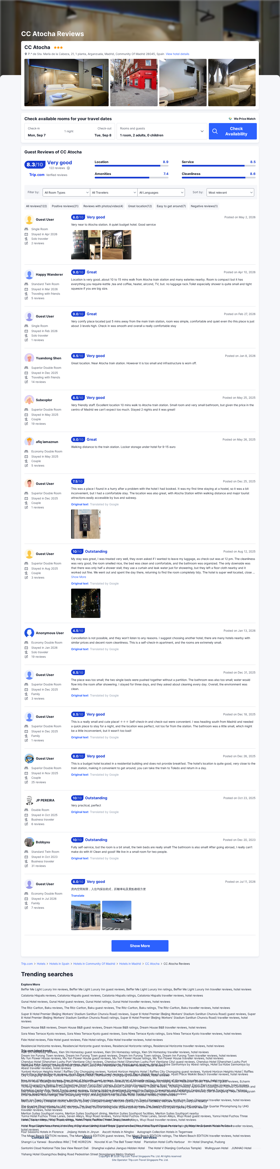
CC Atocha (152, 963)
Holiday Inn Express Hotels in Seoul (208, 1125)
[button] (245, 6)
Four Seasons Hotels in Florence (42, 1132)
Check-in (34, 128)
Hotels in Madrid (130, 963)
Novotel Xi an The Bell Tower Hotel (117, 1142)
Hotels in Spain (59, 963)
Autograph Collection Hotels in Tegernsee (164, 1132)
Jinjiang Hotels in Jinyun (83, 1132)
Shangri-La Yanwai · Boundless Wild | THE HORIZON (56, 1142)
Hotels (41, 963)
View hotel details (177, 54)
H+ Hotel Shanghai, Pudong (206, 1142)
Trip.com (27, 963)
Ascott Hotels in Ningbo (118, 1132)
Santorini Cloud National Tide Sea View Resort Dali (54, 1148)
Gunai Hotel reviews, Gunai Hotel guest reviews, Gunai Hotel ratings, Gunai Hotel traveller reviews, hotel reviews (95, 1001)
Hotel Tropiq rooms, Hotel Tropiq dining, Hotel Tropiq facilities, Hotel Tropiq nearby (76, 1119)
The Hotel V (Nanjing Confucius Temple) (174, 1148)
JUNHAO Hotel (241, 1148)
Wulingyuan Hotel (216, 1148)
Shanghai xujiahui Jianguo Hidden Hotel (118, 1148)
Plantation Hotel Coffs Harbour (164, 1142)
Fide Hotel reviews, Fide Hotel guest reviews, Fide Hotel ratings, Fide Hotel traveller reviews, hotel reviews (92, 1039)
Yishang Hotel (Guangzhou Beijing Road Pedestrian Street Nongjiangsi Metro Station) (78, 1154)
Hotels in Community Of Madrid (94, 963)
